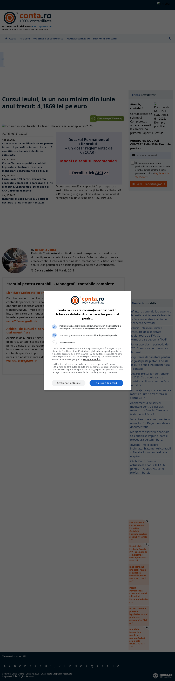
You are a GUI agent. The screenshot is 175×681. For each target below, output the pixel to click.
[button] (87, 342)
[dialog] (87, 340)
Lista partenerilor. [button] (91, 359)
